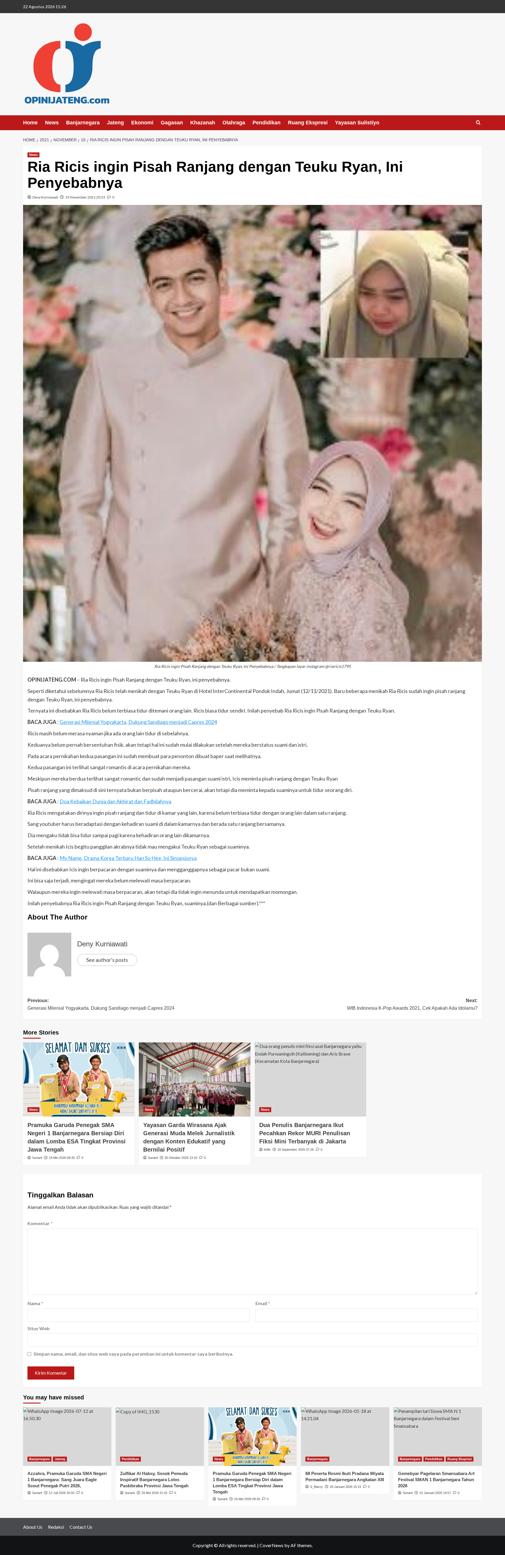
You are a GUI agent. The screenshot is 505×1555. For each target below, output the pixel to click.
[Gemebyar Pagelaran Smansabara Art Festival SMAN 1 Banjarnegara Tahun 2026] (438, 1436)
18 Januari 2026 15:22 (345, 1486)
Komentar (40, 1223)
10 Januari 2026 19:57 (435, 1493)
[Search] (478, 123)
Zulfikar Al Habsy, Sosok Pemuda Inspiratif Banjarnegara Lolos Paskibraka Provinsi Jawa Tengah (154, 1479)
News (52, 123)
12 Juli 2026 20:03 (62, 1493)
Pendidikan (266, 123)
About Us (32, 1527)
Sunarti (37, 1157)
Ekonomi (142, 123)
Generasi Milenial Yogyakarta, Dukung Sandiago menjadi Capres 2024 (138, 722)
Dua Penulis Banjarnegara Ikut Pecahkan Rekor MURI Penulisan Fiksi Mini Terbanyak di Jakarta (304, 1133)
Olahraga (233, 123)
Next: (412, 1004)
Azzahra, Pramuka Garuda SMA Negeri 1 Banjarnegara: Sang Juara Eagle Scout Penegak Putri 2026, (67, 1479)
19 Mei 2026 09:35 (62, 1157)
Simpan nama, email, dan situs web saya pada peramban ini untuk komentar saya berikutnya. (134, 1354)
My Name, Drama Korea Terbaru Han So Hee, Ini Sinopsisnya (128, 858)
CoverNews (271, 1545)
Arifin (267, 1149)
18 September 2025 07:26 (295, 1149)
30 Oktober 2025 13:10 (181, 1157)
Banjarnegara (83, 123)
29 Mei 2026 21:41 (154, 1493)
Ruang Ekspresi (308, 123)
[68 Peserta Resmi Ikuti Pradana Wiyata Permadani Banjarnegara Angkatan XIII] (345, 1436)
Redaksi (56, 1527)
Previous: (100, 1004)
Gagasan (172, 123)
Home (30, 123)
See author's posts (107, 960)
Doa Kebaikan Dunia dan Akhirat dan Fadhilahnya (115, 801)
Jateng (115, 123)
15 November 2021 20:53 (85, 197)
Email (262, 1303)
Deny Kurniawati (45, 197)
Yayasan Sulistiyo (357, 123)
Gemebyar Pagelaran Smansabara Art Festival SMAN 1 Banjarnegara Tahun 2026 (436, 1479)
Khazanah (202, 123)
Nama (35, 1303)
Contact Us (81, 1527)
